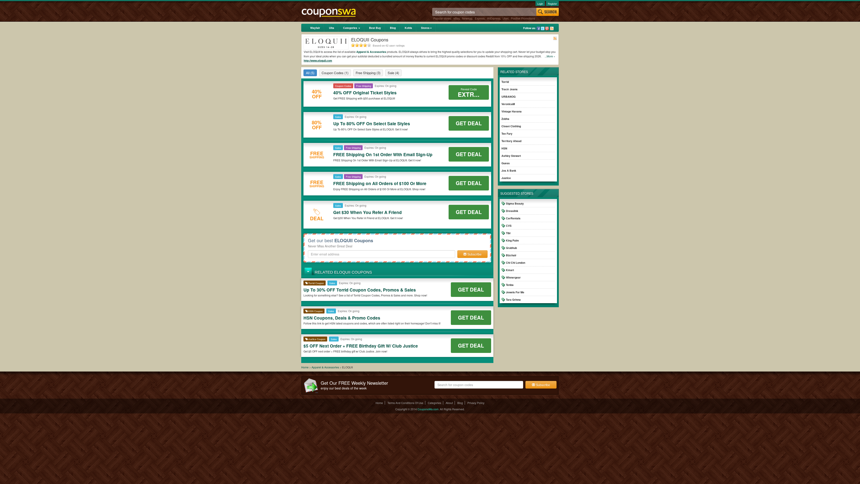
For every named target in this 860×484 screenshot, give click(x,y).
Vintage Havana (511, 111)
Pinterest (547, 28)
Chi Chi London (515, 263)
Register (552, 3)
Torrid (505, 82)
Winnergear (513, 277)
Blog (393, 28)
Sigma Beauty (515, 203)
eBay (457, 18)
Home (305, 367)
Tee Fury (506, 134)
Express (480, 18)
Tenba (510, 285)
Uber (505, 18)
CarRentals (513, 218)
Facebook (538, 28)
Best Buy (375, 28)
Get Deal (469, 123)
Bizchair (511, 255)
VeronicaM (508, 104)
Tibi (508, 233)
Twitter (542, 28)
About (449, 403)
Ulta (331, 28)
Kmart (510, 270)
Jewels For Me (515, 292)
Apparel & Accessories (371, 52)
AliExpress (493, 18)
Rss (552, 28)
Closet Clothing (511, 126)
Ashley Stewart (511, 156)
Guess (505, 163)
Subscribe (474, 254)
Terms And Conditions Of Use (405, 403)
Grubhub (511, 248)
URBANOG (508, 97)
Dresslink (512, 211)
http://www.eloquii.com (318, 60)
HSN (504, 148)
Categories (350, 28)
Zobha (505, 119)
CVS (509, 226)
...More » (550, 56)
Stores (425, 28)
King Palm (512, 240)
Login (540, 3)
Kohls (408, 28)
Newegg (467, 18)
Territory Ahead (511, 141)
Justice (506, 178)
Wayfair (315, 28)
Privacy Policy (475, 403)
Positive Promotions (523, 18)
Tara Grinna (513, 300)
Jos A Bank (508, 171)
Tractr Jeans (509, 89)
